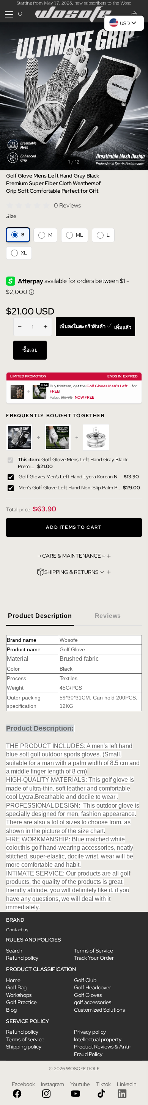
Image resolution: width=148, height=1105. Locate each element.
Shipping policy (23, 1046)
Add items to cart (74, 527)
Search (14, 950)
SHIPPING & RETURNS (71, 572)
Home (13, 980)
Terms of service (25, 1039)
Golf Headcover (92, 987)
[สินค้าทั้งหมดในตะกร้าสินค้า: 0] (134, 14)
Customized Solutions (99, 1009)
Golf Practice (21, 1002)
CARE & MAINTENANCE (71, 555)
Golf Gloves (88, 995)
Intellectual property (97, 1039)
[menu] (9, 14)
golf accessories (92, 1002)
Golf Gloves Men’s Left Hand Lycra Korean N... (70, 476)
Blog (11, 1009)
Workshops (18, 995)
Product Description (40, 616)
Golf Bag (16, 987)
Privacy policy (90, 1031)
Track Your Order (94, 957)
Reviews (108, 616)
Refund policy (22, 957)
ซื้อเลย (30, 349)
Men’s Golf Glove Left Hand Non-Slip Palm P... (69, 487)
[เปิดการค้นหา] (20, 14)
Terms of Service (93, 950)
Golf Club (85, 980)
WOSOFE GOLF (82, 1069)
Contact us (17, 930)
